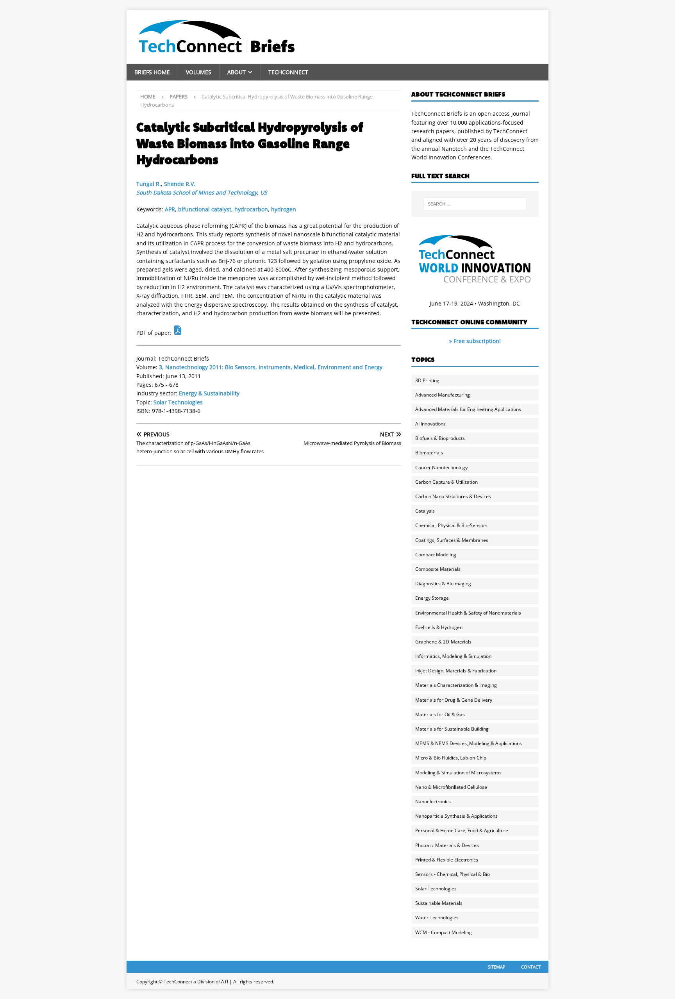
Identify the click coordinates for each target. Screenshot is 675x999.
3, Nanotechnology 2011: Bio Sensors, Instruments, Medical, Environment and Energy (270, 367)
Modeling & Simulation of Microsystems (458, 772)
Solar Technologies (178, 402)
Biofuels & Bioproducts (440, 438)
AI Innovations (430, 423)
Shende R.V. (179, 184)
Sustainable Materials (438, 903)
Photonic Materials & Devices (447, 845)
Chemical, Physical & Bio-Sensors (451, 525)
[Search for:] (475, 204)
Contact (531, 967)
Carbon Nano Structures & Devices (453, 496)
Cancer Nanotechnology (441, 467)
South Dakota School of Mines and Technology (196, 192)
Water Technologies (437, 917)
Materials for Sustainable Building (452, 729)
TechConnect (288, 72)
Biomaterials (429, 452)
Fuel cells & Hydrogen (438, 627)
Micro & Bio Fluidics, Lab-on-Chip (450, 757)
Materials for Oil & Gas (440, 714)
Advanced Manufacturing (442, 394)
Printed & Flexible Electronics (446, 859)
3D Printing (427, 380)
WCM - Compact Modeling (443, 932)
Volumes (198, 72)
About (236, 72)
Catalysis (425, 511)
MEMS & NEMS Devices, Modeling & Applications (468, 743)
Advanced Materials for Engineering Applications (468, 409)
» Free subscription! (475, 341)
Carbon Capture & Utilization (446, 482)
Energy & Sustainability (209, 393)
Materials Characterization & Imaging (456, 685)
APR (170, 209)
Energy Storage (432, 598)
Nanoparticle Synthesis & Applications (456, 816)
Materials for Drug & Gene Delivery (453, 700)
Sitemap (496, 967)
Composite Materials (438, 569)
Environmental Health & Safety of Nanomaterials (468, 612)
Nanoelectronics (433, 801)
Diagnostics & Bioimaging (443, 583)
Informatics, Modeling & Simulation (453, 656)
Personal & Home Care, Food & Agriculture (461, 830)
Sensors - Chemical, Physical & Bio (452, 874)
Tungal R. (148, 184)
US (263, 192)
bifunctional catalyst (204, 209)
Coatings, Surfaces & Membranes (451, 540)
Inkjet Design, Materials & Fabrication (455, 670)
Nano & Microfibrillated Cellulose (451, 787)
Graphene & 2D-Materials (443, 641)
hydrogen (283, 209)
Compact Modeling (435, 554)
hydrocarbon (251, 209)
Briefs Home (152, 72)
